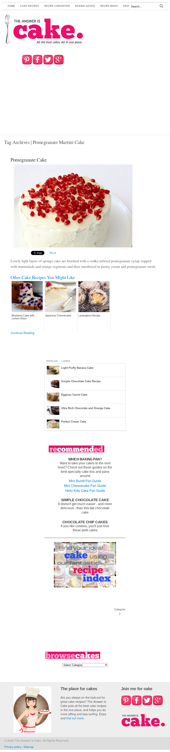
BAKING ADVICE (85, 6)
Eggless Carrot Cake (74, 394)
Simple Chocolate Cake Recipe (81, 381)
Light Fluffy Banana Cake (77, 367)
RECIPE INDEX (109, 6)
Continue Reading (22, 333)
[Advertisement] (85, 104)
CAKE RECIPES (29, 6)
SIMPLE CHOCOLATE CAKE (85, 500)
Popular (51, 361)
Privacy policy (12, 747)
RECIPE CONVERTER (57, 6)
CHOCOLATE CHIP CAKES (85, 522)
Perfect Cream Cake (73, 421)
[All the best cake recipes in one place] (44, 42)
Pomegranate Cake (29, 159)
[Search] (161, 6)
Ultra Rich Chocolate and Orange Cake (85, 408)
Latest (66, 361)
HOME (11, 6)
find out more (75, 718)
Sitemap (29, 747)
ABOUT (127, 6)
